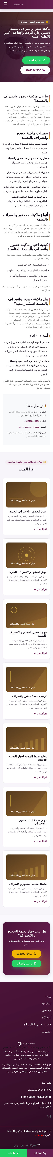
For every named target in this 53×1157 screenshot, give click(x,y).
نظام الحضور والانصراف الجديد (28, 511)
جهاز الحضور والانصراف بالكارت (28, 571)
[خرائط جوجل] (48, 1116)
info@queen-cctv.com (29, 427)
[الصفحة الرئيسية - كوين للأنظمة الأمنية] (18, 4)
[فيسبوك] (50, 1116)
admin (39, 1135)
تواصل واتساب (24, 963)
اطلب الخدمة (34, 60)
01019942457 (33, 70)
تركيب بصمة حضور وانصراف (29, 696)
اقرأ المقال (42, 529)
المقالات (46, 1017)
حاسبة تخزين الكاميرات (37, 1024)
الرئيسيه (46, 1003)
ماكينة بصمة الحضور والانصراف (28, 883)
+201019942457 (31, 421)
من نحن (46, 1010)
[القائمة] (5, 4)
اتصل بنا (46, 1031)
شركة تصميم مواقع (24, 1145)
